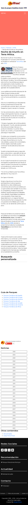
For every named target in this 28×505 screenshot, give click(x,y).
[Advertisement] (14, 30)
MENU (3, 13)
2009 (14, 402)
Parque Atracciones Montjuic (11, 462)
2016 (14, 380)
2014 (14, 386)
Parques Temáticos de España (12, 295)
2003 (14, 422)
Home (3, 47)
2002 (14, 425)
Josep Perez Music (9, 435)
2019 (14, 370)
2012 (14, 393)
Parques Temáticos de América (13, 299)
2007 (14, 409)
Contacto (2, 493)
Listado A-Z (25, 493)
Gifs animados (7, 434)
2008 (14, 406)
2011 (14, 396)
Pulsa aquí (5, 486)
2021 (14, 364)
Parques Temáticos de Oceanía (13, 305)
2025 (14, 351)
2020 (14, 367)
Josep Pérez (18, 502)
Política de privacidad (13, 493)
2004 (14, 418)
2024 (14, 355)
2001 (14, 428)
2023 (14, 358)
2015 (14, 383)
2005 (14, 415)
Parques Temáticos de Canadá (12, 303)
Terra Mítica (20, 61)
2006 (14, 47)
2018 (14, 374)
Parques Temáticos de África (12, 306)
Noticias (8, 47)
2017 (14, 377)
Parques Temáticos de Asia (11, 301)
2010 (14, 399)
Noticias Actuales (7, 474)
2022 (14, 361)
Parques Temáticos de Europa (12, 297)
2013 (14, 390)
